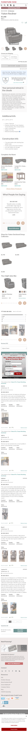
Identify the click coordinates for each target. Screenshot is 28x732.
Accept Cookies (14, 729)
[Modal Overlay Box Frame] (14, 366)
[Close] (26, 716)
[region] (14, 723)
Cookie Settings (14, 725)
